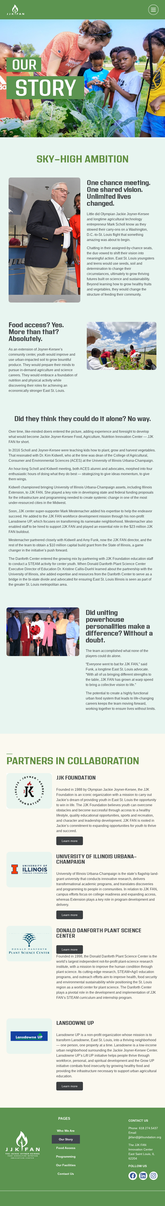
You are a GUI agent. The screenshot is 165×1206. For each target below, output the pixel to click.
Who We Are (66, 1130)
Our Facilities (66, 1165)
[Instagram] (153, 1176)
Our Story (66, 1139)
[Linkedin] (143, 1176)
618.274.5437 (148, 1128)
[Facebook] (132, 1176)
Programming (66, 1156)
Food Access (65, 1148)
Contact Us (66, 1173)
